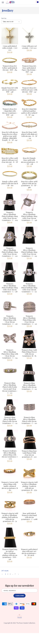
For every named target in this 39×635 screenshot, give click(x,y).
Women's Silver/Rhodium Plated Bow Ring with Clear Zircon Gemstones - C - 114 (10, 354)
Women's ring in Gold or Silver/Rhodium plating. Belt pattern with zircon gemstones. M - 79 (9, 517)
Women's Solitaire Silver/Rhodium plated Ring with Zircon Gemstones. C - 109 (10, 455)
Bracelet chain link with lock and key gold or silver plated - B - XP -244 (29, 112)
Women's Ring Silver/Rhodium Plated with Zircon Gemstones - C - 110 (29, 420)
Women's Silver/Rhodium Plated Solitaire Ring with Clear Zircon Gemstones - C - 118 (10, 288)
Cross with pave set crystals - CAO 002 (29, 47)
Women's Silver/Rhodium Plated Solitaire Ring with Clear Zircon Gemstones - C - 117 (29, 288)
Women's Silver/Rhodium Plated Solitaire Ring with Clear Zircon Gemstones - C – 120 (10, 252)
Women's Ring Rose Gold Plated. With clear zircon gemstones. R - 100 (29, 454)
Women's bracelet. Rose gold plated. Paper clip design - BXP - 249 (29, 69)
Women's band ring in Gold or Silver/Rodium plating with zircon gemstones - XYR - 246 (9, 554)
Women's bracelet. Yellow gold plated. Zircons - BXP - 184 (9, 68)
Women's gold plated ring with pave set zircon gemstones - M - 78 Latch (29, 552)
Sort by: (4, 18)
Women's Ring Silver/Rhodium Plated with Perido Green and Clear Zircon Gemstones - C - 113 (10, 388)
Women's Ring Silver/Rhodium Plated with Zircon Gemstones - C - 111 (9, 420)
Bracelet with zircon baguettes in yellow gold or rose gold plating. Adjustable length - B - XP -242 (10, 136)
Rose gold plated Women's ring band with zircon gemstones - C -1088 (29, 516)
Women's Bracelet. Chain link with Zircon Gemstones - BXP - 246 (10, 112)
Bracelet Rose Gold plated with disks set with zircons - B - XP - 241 (29, 135)
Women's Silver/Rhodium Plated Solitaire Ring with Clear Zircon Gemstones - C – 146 (29, 216)
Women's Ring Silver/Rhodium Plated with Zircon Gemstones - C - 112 (29, 386)
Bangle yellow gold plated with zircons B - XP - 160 (10, 183)
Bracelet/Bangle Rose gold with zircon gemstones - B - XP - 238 (29, 161)
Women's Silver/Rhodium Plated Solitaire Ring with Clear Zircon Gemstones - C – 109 (10, 216)
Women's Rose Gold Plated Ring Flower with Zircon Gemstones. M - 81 (29, 353)
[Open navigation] (2, 2)
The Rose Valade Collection (25, 623)
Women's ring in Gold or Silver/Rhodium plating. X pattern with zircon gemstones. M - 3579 (29, 486)
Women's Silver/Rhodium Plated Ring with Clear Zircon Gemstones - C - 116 (9, 320)
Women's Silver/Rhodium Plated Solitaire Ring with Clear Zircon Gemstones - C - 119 (29, 252)
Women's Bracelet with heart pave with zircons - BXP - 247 (29, 90)
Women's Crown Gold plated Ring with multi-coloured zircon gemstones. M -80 (9, 486)
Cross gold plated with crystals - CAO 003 (9, 48)
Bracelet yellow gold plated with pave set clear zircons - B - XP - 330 (10, 161)
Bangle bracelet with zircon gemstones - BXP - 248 (10, 90)
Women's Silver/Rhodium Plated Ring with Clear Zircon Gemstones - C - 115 (29, 320)
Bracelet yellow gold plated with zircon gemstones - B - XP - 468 (29, 184)
